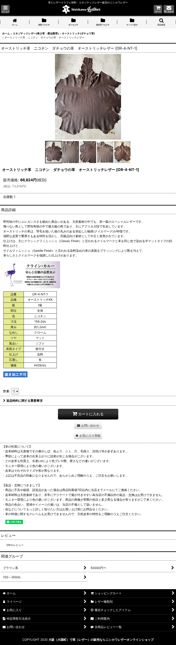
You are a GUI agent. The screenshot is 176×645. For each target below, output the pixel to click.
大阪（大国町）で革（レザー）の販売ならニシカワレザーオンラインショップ (101, 639)
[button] (5, 9)
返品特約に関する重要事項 (24, 400)
